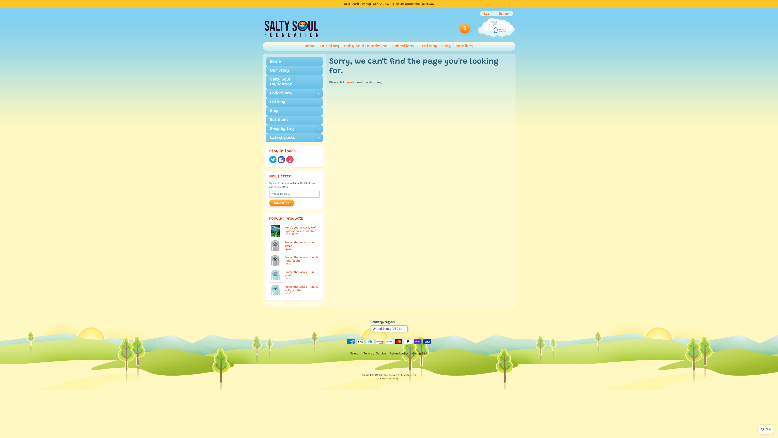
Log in (488, 13)
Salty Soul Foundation (366, 46)
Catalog (429, 46)
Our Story (329, 46)
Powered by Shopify (389, 378)
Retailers (464, 46)
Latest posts (296, 139)
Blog (446, 46)
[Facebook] (281, 159)
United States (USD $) (387, 328)
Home (310, 46)
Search (355, 353)
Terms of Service (374, 353)
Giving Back (420, 353)
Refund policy (399, 353)
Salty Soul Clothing (388, 375)
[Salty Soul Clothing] (291, 28)
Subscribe (281, 203)
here (348, 82)
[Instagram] (290, 159)
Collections (405, 47)
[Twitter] (273, 159)
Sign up (503, 13)
